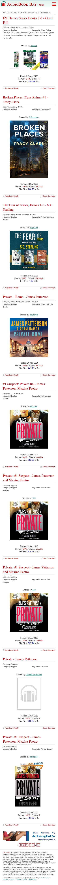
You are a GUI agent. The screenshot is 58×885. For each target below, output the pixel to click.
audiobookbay (44, 878)
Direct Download (49, 88)
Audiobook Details (12, 88)
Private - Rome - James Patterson (25, 296)
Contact (12, 879)
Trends (19, 879)
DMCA (25, 879)
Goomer (33, 406)
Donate (5, 879)
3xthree (34, 45)
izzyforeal (34, 227)
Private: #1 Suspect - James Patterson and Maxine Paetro (28, 477)
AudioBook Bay (25, 4)
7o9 (34, 498)
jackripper (34, 757)
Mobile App (33, 879)
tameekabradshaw (34, 674)
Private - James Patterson (20, 659)
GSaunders (34, 117)
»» (38, 845)
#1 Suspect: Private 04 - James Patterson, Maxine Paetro (24, 385)
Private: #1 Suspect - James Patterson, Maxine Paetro (22, 739)
